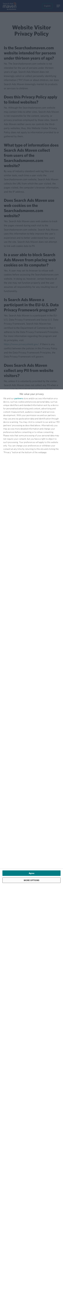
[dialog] (31, 843)
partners (18, 398)
